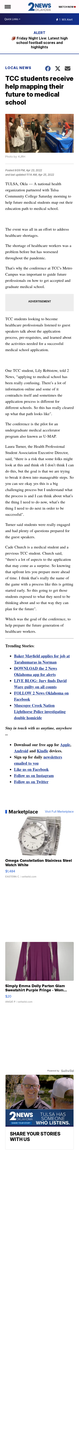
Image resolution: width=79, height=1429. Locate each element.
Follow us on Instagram (34, 775)
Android (21, 751)
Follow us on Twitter (31, 782)
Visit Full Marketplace (59, 811)
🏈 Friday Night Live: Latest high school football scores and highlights (39, 42)
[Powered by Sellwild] (67, 1070)
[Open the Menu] (7, 6)
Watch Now (66, 7)
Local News (18, 68)
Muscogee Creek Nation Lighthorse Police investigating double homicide (40, 711)
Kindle (42, 751)
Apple (65, 744)
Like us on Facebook (31, 769)
